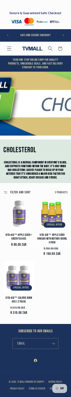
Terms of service (37, 388)
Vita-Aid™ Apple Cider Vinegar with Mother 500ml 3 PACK (52, 238)
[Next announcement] (63, 35)
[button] (9, 49)
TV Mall (21, 382)
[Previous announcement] (7, 35)
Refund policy (55, 382)
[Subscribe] (53, 343)
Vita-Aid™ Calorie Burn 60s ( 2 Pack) (19, 300)
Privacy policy (17, 388)
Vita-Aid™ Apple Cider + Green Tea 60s (19, 237)
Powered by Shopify (34, 382)
